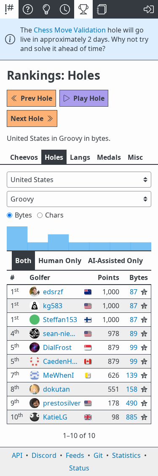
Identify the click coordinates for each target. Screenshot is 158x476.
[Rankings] (83, 9)
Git (98, 455)
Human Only (59, 260)
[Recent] (65, 9)
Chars (54, 215)
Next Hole (27, 118)
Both (23, 260)
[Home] (9, 9)
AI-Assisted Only (115, 260)
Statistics (126, 455)
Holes (54, 157)
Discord (44, 455)
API (17, 455)
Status (79, 468)
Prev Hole (36, 98)
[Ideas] (46, 9)
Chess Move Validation (70, 30)
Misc (135, 157)
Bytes (23, 215)
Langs (80, 157)
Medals (109, 157)
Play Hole (88, 98)
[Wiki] (102, 9)
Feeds (75, 455)
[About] (28, 9)
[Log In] (148, 9)
